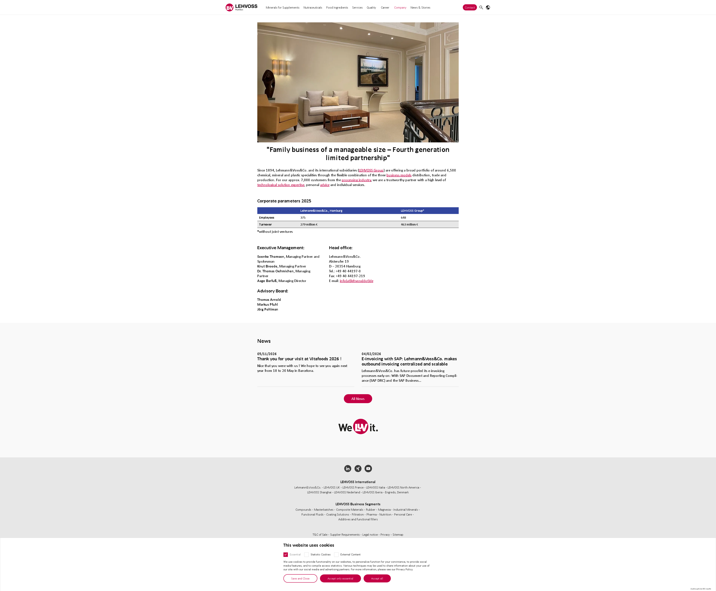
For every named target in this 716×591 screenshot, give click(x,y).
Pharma (372, 514)
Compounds (304, 509)
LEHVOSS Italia (375, 487)
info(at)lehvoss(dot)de (356, 281)
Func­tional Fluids (313, 514)
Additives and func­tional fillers (358, 519)
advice (324, 185)
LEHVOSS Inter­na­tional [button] (358, 482)
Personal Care (403, 514)
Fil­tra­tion (358, 514)
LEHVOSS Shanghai (319, 492)
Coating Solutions (338, 514)
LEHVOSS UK (332, 487)
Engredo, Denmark (397, 492)
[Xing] (358, 468)
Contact (470, 7)
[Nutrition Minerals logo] (241, 7)
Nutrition (385, 514)
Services (357, 7)
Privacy (386, 534)
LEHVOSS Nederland (347, 492)
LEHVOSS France (353, 487)
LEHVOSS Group (371, 170)
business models (399, 175)
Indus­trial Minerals (406, 509)
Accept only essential (340, 578)
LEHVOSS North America (403, 487)
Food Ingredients (337, 7)
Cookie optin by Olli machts (700, 589)
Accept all (377, 578)
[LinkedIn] (348, 468)
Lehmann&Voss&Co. (307, 487)
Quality (371, 7)
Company (400, 7)
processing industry (356, 180)
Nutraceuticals (313, 7)
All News (358, 399)
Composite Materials (350, 509)
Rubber (371, 509)
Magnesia (384, 509)
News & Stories (420, 7)
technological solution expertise (280, 185)
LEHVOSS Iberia (372, 492)
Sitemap (398, 534)
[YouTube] (368, 468)
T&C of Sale (320, 534)
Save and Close (300, 578)
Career (385, 7)
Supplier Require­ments (345, 534)
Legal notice (370, 534)
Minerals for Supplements (282, 7)
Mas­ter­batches (324, 509)
